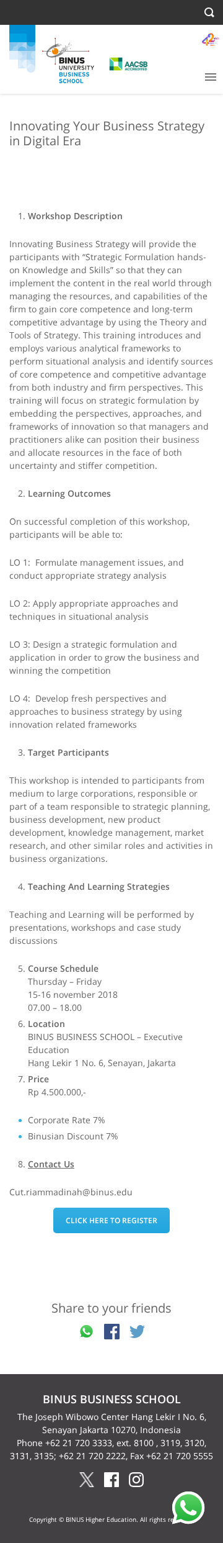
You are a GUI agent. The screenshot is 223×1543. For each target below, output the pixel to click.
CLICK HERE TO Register (111, 1220)
